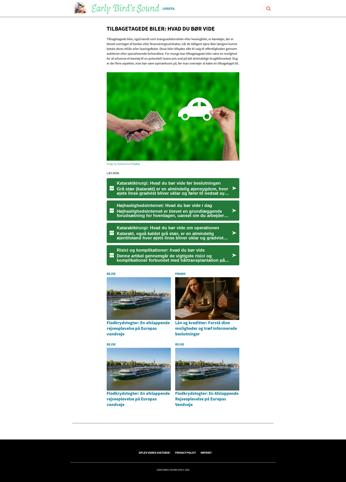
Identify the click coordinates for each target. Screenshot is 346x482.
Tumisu (121, 164)
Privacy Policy (185, 452)
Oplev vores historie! (154, 452)
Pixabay (136, 164)
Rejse (111, 274)
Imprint (206, 452)
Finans (180, 274)
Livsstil (169, 8)
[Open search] (268, 9)
